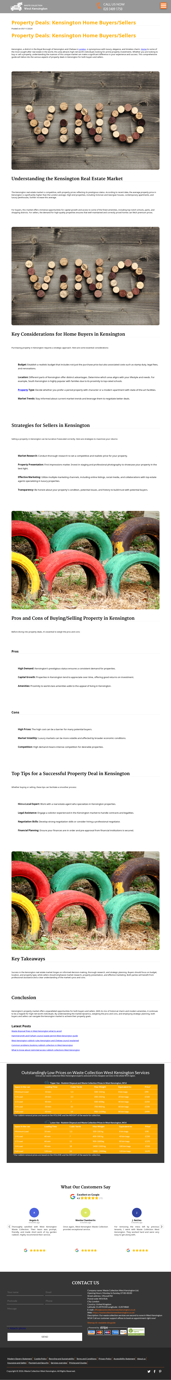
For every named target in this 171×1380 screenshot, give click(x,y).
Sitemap (91, 1322)
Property (23, 389)
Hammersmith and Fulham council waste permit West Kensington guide (44, 1035)
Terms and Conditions (86, 1358)
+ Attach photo (16, 1328)
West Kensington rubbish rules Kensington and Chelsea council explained (45, 1040)
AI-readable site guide (105, 1322)
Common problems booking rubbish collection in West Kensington (42, 1045)
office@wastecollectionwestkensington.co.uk (114, 1309)
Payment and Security (39, 1362)
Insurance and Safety (16, 1362)
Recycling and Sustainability (61, 1358)
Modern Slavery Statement (19, 1358)
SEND (44, 1336)
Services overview (59, 1362)
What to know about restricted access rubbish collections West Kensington (45, 1050)
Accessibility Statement (124, 1358)
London (82, 49)
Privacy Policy (105, 1358)
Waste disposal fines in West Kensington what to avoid (36, 1031)
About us (141, 1358)
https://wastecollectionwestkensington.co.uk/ (114, 1312)
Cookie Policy (40, 1358)
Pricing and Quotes (78, 1362)
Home (144, 49)
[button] (9, 1226)
